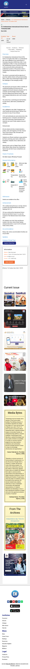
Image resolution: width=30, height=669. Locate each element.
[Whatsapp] (22, 601)
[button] (26, 4)
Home (2, 19)
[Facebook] (8, 601)
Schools (8, 19)
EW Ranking (19, 49)
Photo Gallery (12, 49)
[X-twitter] (11, 601)
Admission (21, 47)
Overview (8, 47)
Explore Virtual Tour (9, 243)
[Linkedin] (19, 601)
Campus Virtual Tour (15, 51)
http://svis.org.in (12, 252)
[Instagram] (16, 601)
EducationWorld (10, 664)
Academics (14, 47)
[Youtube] (14, 601)
